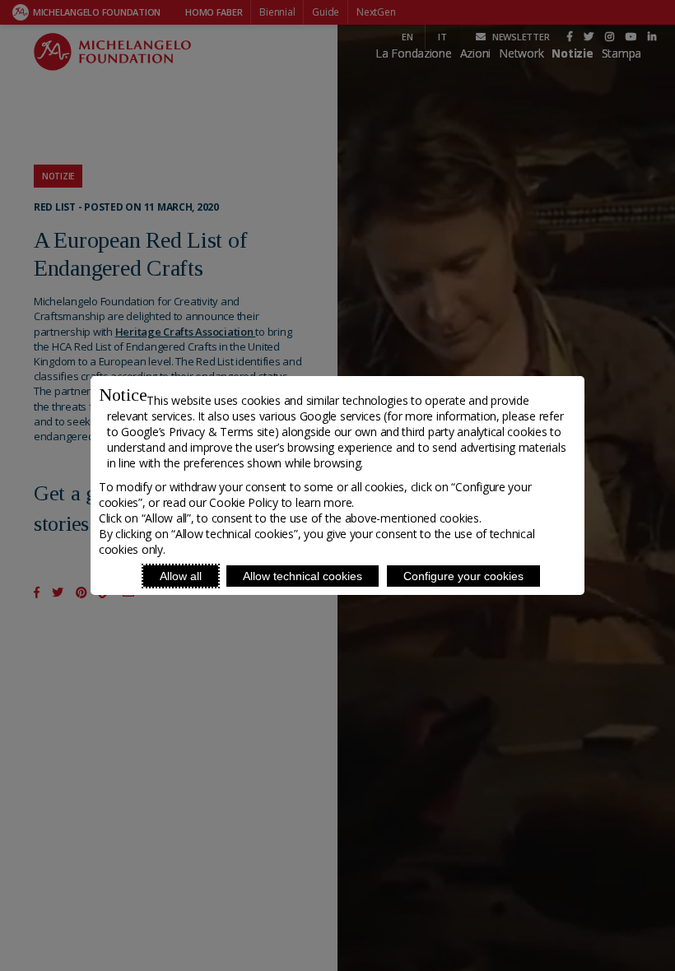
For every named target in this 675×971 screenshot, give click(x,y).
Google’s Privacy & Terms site (197, 431)
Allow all (181, 576)
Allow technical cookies (302, 576)
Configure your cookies (463, 576)
